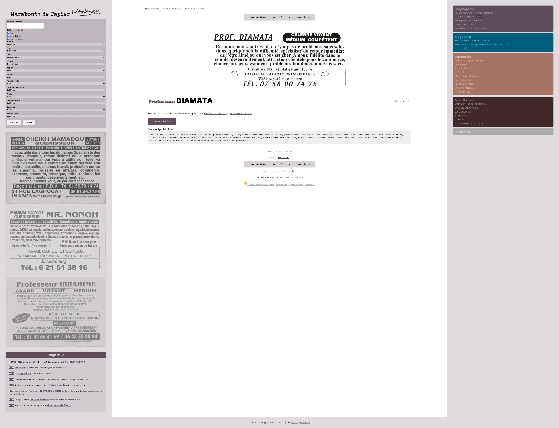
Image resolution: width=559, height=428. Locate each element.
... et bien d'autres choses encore (473, 123)
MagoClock (24, 373)
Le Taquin (460, 64)
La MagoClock (463, 48)
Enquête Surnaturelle (466, 107)
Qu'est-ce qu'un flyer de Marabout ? (475, 12)
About (294, 422)
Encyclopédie (464, 9)
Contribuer (310, 184)
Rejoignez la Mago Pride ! (469, 20)
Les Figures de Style (465, 24)
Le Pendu (460, 72)
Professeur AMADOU (215, 113)
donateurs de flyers (59, 405)
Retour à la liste (281, 17)
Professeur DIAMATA (294, 177)
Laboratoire (463, 57)
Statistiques (281, 184)
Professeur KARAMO (241, 113)
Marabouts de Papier (41, 14)
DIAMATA (194, 101)
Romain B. (283, 157)
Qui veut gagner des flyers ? (471, 60)
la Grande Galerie (50, 391)
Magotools (463, 37)
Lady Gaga (21, 367)
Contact (460, 119)
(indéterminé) (402, 101)
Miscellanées (464, 100)
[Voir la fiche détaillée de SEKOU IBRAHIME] (56, 312)
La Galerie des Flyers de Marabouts (163, 8)
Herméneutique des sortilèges (472, 28)
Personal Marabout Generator (472, 40)
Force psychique (464, 88)
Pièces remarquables (258, 184)
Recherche (462, 132)
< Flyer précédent (257, 17)
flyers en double (57, 385)
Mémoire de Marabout (467, 76)
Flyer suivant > (304, 17)
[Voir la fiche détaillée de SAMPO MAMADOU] (56, 168)
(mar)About (461, 115)
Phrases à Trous (464, 84)
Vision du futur (463, 91)
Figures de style (296, 184)
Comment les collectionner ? (471, 104)
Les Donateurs (463, 111)
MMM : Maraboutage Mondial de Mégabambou (482, 44)
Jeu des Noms (463, 80)
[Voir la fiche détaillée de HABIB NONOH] (56, 240)
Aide (272, 184)
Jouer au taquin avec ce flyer (279, 171)
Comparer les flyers (162, 121)
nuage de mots (78, 379)
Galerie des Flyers (468, 16)
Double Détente (464, 68)
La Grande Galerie (74, 361)
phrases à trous (39, 399)
